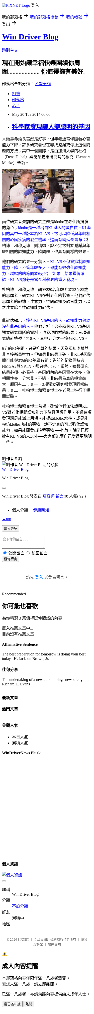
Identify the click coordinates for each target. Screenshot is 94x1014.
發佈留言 (10, 559)
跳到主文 (10, 50)
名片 (16, 106)
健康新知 (41, 510)
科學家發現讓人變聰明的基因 (51, 127)
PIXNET (23, 939)
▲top (6, 519)
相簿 (16, 94)
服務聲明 (54, 945)
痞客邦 (49, 496)
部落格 (18, 100)
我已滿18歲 (12, 1004)
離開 (29, 1004)
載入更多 (10, 528)
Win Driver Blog (30, 36)
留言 (60, 496)
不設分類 (43, 84)
